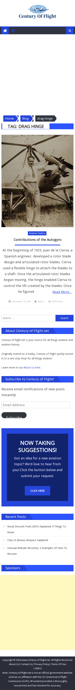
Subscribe (14, 416)
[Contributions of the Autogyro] (37, 181)
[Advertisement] (37, 73)
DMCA (38, 668)
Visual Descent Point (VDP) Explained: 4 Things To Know (36, 529)
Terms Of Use (58, 664)
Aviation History (37, 233)
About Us (14, 664)
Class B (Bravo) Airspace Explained (27, 540)
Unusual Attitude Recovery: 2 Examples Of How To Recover (37, 550)
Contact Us (26, 664)
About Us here (31, 367)
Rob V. (41, 301)
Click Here (37, 490)
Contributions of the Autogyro (38, 240)
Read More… (62, 292)
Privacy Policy (41, 664)
